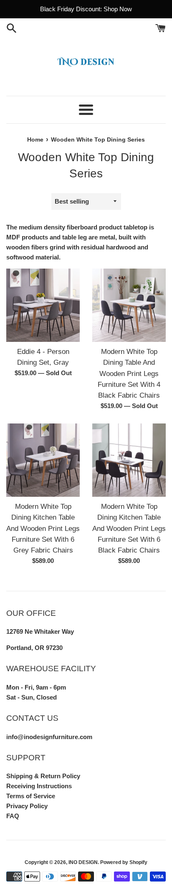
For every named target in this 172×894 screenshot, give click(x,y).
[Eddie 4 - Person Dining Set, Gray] (43, 305)
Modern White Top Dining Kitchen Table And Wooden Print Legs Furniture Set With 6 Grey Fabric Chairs (43, 528)
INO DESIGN (83, 862)
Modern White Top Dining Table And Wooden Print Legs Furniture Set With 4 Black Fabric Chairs (129, 373)
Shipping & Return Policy (43, 775)
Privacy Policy (27, 805)
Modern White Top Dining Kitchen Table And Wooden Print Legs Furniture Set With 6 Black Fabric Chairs (129, 528)
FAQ (12, 815)
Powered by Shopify (123, 862)
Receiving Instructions (39, 785)
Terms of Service (30, 795)
